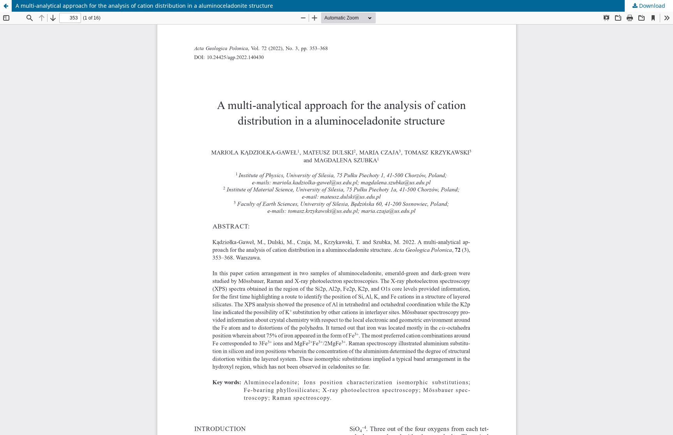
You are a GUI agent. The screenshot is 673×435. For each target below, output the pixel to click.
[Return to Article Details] (6, 6)
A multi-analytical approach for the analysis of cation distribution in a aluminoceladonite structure (144, 5)
